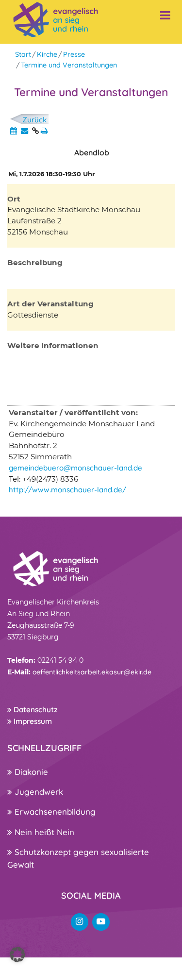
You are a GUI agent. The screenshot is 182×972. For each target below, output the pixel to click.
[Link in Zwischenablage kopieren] (35, 130)
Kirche (47, 54)
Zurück (34, 119)
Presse (74, 54)
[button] (17, 954)
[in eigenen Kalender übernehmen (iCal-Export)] (13, 130)
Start (23, 54)
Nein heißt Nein (43, 832)
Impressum (32, 721)
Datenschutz (34, 709)
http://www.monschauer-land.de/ (67, 489)
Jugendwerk (37, 792)
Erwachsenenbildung (54, 811)
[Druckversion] (44, 130)
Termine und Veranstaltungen (69, 65)
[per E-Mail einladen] (24, 130)
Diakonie (30, 772)
